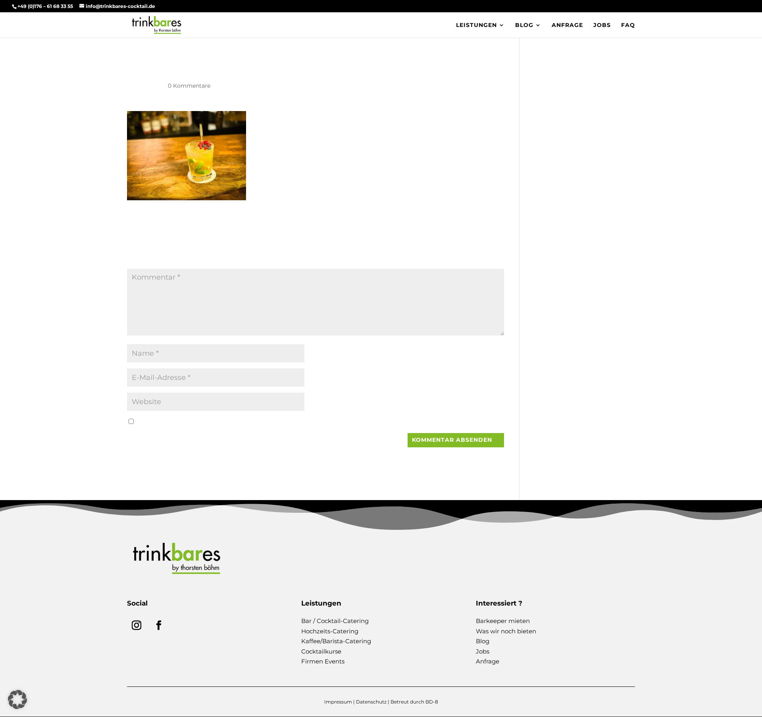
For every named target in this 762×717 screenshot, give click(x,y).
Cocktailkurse (321, 651)
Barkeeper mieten (503, 621)
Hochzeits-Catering (329, 631)
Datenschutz (371, 702)
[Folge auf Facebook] (158, 625)
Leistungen (476, 25)
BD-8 (431, 702)
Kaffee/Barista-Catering (336, 641)
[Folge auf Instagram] (136, 625)
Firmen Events (322, 661)
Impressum (338, 702)
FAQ (628, 25)
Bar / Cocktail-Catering (335, 621)
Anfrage (567, 25)
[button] (17, 699)
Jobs (602, 25)
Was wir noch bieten (506, 631)
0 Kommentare (189, 85)
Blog (524, 25)
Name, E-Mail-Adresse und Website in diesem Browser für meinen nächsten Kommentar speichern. (284, 422)
